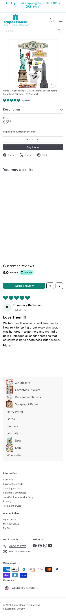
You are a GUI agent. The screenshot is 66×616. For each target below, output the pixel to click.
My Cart (7, 528)
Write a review (24, 286)
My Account (9, 519)
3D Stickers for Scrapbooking (42, 90)
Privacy (7, 501)
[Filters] (50, 286)
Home (6, 90)
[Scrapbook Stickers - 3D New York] (26, 205)
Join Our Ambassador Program (20, 497)
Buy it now (33, 147)
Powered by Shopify (14, 608)
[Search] (59, 31)
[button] (12, 100)
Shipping (7, 131)
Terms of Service (12, 505)
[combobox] (33, 31)
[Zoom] (52, 84)
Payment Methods (13, 484)
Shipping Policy (11, 488)
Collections (18, 90)
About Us (8, 479)
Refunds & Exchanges (14, 492)
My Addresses (11, 523)
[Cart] (52, 20)
